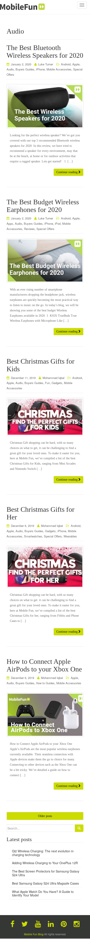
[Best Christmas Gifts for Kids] (45, 417)
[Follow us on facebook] (12, 923)
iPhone (40, 69)
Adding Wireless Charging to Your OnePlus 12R (45, 863)
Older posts (45, 816)
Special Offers (45, 229)
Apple (76, 64)
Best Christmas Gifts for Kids (40, 365)
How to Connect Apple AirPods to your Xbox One (44, 665)
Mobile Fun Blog (33, 934)
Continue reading (67, 172)
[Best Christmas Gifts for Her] (45, 567)
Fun (47, 383)
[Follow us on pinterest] (64, 923)
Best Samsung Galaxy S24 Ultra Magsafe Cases (45, 883)
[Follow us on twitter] (24, 923)
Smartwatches (33, 536)
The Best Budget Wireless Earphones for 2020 (43, 206)
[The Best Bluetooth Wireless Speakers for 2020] (45, 106)
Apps (10, 223)
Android (66, 64)
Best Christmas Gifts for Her (40, 513)
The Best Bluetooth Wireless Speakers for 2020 (45, 51)
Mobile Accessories (59, 69)
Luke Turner (45, 64)
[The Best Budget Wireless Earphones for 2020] (45, 260)
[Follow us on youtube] (38, 923)
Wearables (70, 536)
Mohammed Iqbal (53, 378)
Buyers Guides (25, 69)
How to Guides (45, 683)
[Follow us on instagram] (77, 923)
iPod (58, 223)
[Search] (79, 828)
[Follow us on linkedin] (51, 923)
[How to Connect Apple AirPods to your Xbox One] (45, 715)
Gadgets (57, 383)
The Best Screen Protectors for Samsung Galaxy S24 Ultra (45, 873)
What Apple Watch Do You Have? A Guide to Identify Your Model (43, 893)
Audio (10, 69)
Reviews (29, 229)
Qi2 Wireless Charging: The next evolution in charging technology (43, 853)
